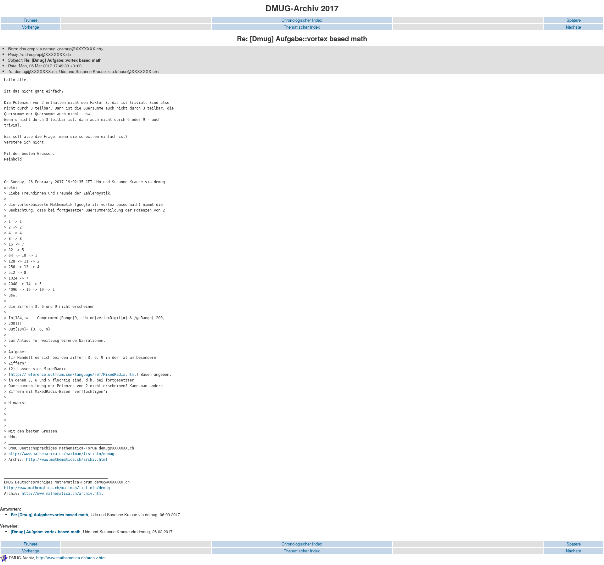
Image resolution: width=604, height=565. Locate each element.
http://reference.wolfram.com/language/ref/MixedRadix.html (73, 374)
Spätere (574, 20)
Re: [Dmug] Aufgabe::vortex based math (49, 514)
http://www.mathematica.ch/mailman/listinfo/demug (61, 454)
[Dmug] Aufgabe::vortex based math (46, 531)
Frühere (30, 20)
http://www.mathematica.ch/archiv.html (67, 459)
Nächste (573, 27)
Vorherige (30, 27)
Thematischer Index (302, 27)
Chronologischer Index (302, 20)
